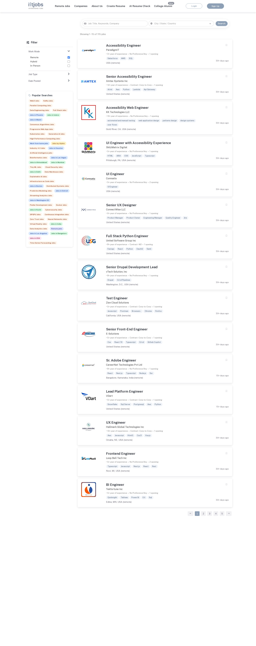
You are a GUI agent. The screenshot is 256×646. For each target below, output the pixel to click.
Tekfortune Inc (114, 489)
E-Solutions (112, 333)
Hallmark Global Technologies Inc (125, 427)
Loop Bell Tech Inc (116, 458)
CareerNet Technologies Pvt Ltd (124, 364)
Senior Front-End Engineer (127, 329)
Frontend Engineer (120, 453)
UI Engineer (115, 174)
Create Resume (116, 6)
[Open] (210, 23)
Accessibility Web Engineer (127, 108)
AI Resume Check (139, 6)
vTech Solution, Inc (116, 271)
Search (221, 23)
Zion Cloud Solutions (117, 302)
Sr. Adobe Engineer (121, 360)
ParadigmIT (112, 50)
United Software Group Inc (121, 240)
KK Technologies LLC (118, 112)
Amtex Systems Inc (117, 81)
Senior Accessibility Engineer (129, 76)
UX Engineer (115, 422)
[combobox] (115, 24)
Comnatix (111, 178)
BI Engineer (115, 485)
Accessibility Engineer (123, 45)
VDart (109, 395)
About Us (97, 6)
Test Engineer (117, 298)
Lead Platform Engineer (124, 391)
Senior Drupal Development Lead (132, 267)
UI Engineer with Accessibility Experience (138, 143)
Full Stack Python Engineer (127, 236)
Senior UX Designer (121, 205)
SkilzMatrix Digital (116, 147)
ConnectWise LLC (116, 209)
